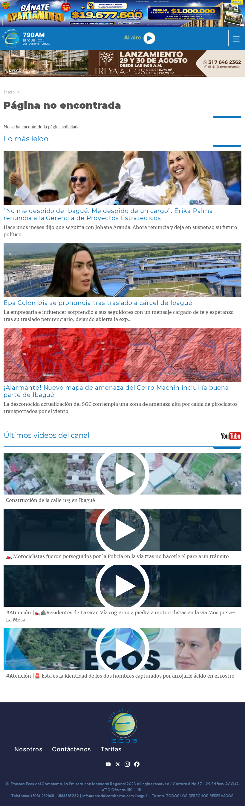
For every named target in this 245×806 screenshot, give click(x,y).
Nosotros (28, 749)
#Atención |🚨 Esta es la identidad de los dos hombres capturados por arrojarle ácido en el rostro (120, 676)
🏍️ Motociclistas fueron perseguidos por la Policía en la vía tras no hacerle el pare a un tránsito (117, 556)
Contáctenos (71, 749)
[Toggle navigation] (234, 38)
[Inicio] (11, 38)
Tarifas (111, 749)
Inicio (9, 92)
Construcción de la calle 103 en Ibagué (50, 500)
